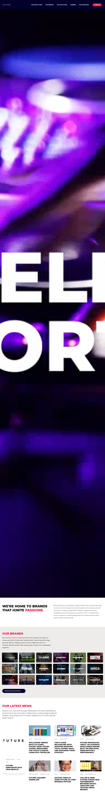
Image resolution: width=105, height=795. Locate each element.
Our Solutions (62, 5)
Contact (97, 5)
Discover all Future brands (13, 691)
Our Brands (49, 5)
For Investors (84, 5)
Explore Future (36, 5)
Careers (73, 5)
